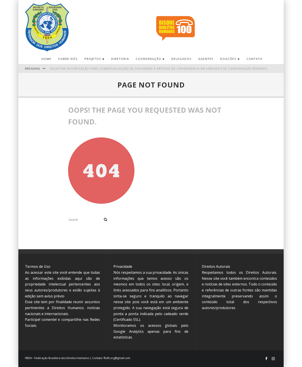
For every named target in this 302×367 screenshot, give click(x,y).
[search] (106, 220)
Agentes (206, 59)
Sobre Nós (68, 59)
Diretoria (120, 59)
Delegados (181, 59)
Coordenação (148, 59)
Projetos (92, 59)
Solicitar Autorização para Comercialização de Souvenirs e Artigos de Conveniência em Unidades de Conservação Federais (158, 68)
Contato (255, 59)
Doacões (228, 59)
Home (47, 59)
